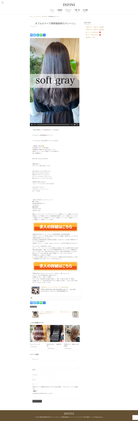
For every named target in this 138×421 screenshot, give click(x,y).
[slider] (53, 124)
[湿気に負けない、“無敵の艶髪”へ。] (55, 333)
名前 (34, 369)
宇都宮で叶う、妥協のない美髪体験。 (95, 27)
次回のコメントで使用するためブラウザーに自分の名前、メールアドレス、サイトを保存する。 (55, 388)
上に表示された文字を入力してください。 (43, 393)
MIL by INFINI (33, 306)
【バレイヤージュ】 (35, 344)
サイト (34, 380)
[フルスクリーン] (77, 124)
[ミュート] (75, 124)
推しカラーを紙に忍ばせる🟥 (93, 32)
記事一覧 (77, 10)
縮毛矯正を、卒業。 (91, 37)
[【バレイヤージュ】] (38, 333)
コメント (35, 359)
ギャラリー (68, 10)
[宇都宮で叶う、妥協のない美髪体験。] (72, 333)
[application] (54, 82)
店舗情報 (59, 10)
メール (34, 374)
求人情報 (85, 10)
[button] (54, 82)
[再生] (32, 124)
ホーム (52, 10)
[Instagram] (31, 298)
